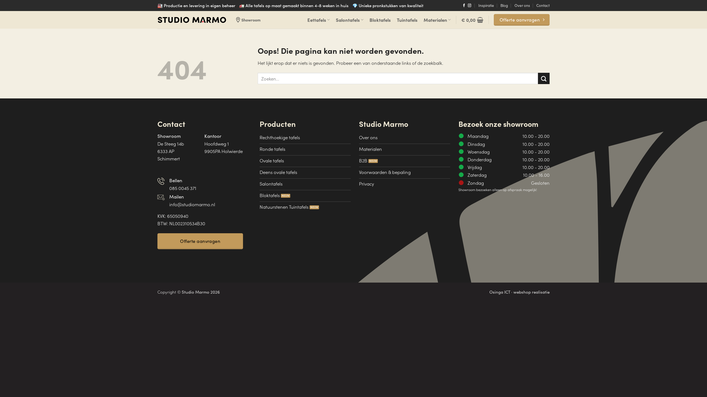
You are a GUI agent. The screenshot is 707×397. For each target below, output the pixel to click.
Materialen (435, 20)
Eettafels (316, 20)
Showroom (247, 20)
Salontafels (348, 20)
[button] (472, 20)
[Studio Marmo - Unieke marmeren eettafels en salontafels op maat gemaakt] (191, 20)
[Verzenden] (544, 78)
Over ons (522, 5)
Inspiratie (486, 5)
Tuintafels (407, 20)
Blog (504, 5)
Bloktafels (380, 20)
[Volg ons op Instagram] (469, 6)
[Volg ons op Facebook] (464, 6)
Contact (543, 5)
